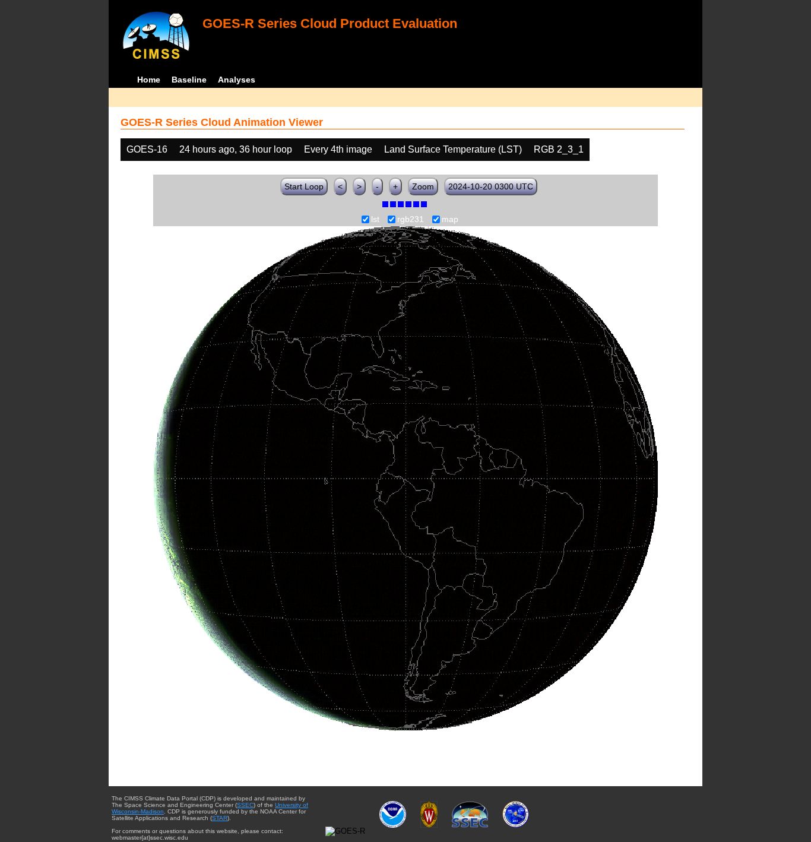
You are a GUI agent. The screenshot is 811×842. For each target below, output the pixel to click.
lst (375, 219)
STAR (219, 818)
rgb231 (410, 219)
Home (148, 79)
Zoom (423, 186)
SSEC (245, 805)
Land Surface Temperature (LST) (453, 149)
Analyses (236, 79)
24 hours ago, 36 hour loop (235, 149)
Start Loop (304, 186)
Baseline (189, 79)
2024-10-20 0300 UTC (490, 186)
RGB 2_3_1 (559, 149)
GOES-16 (146, 149)
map (450, 219)
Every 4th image (338, 149)
